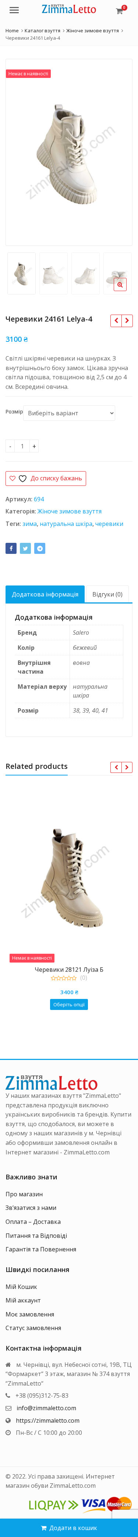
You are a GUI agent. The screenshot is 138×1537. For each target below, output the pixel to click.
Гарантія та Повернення (41, 1249)
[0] (119, 11)
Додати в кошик (73, 1528)
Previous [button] (18, 150)
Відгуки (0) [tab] (107, 594)
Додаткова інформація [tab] (45, 594)
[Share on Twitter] (25, 548)
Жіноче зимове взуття (70, 511)
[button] (126, 290)
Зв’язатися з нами (31, 1208)
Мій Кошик (21, 1287)
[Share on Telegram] (39, 548)
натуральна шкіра (66, 524)
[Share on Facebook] (11, 548)
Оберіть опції (69, 1004)
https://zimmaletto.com (47, 1420)
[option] (69, 152)
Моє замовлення (30, 1314)
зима (29, 524)
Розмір (14, 411)
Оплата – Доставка (33, 1222)
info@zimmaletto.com (46, 1408)
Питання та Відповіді (36, 1236)
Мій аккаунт (23, 1300)
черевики (109, 524)
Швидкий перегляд (72, 969)
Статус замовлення (33, 1328)
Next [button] (119, 150)
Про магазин (24, 1194)
